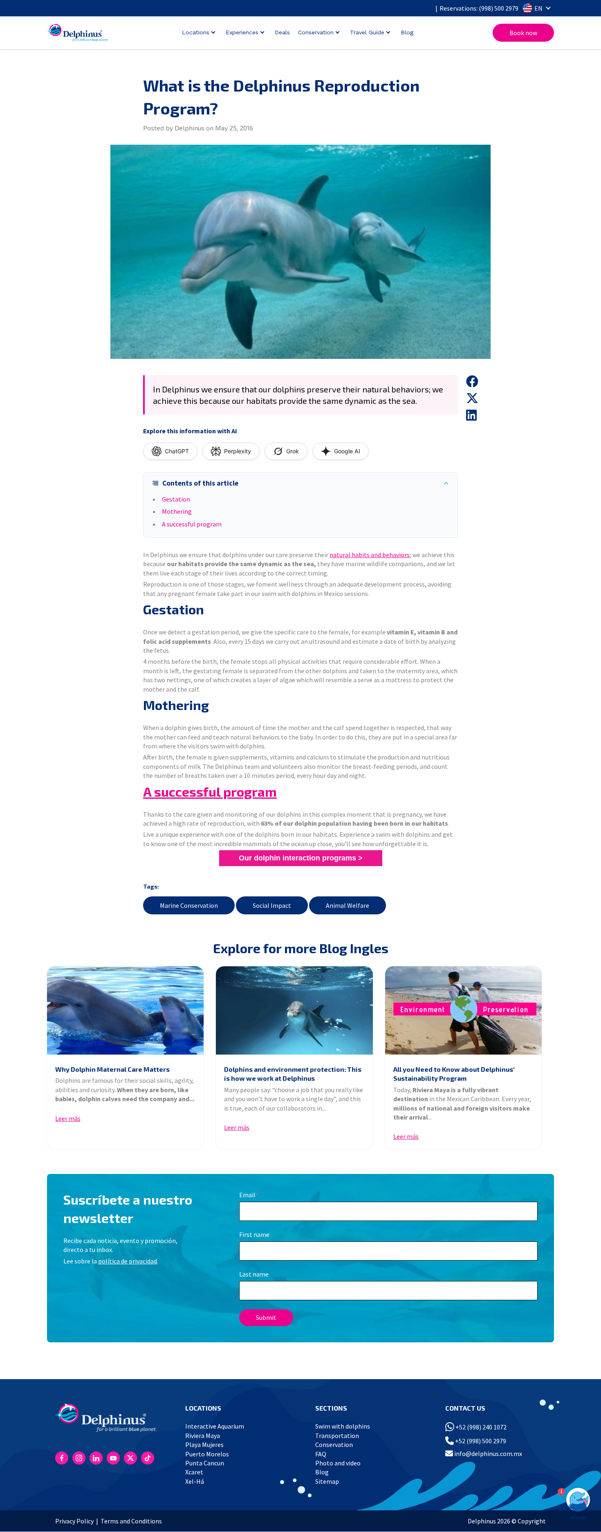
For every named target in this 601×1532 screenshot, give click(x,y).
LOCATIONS (203, 1408)
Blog (407, 32)
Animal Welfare (347, 905)
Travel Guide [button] (367, 32)
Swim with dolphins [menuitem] (342, 1426)
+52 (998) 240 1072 (480, 1427)
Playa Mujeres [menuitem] (204, 1444)
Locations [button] (195, 32)
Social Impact (272, 905)
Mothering (177, 511)
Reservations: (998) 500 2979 (479, 8)
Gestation (176, 499)
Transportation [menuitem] (337, 1435)
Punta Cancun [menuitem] (204, 1463)
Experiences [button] (242, 32)
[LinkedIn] (96, 1458)
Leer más (68, 1118)
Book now (523, 33)
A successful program (192, 524)
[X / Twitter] (130, 1458)
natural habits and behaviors (370, 555)
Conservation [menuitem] (334, 1444)
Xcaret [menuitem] (194, 1472)
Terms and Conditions (131, 1521)
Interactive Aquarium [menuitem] (214, 1426)
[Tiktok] (147, 1458)
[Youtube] (113, 1458)
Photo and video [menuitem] (338, 1463)
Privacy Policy (74, 1521)
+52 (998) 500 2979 (480, 1441)
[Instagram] (78, 1458)
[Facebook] (61, 1458)
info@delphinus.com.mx (487, 1453)
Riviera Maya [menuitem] (202, 1435)
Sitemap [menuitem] (327, 1481)
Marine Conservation (189, 905)
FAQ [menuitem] (320, 1454)
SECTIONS (331, 1408)
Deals (282, 32)
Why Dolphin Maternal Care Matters (112, 1069)
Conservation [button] (316, 32)
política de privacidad (127, 1261)
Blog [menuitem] (322, 1472)
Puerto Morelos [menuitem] (207, 1454)
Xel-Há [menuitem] (194, 1481)
